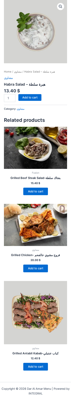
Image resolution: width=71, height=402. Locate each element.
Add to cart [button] (35, 191)
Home (7, 71)
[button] (60, 6)
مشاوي (18, 71)
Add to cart (29, 97)
